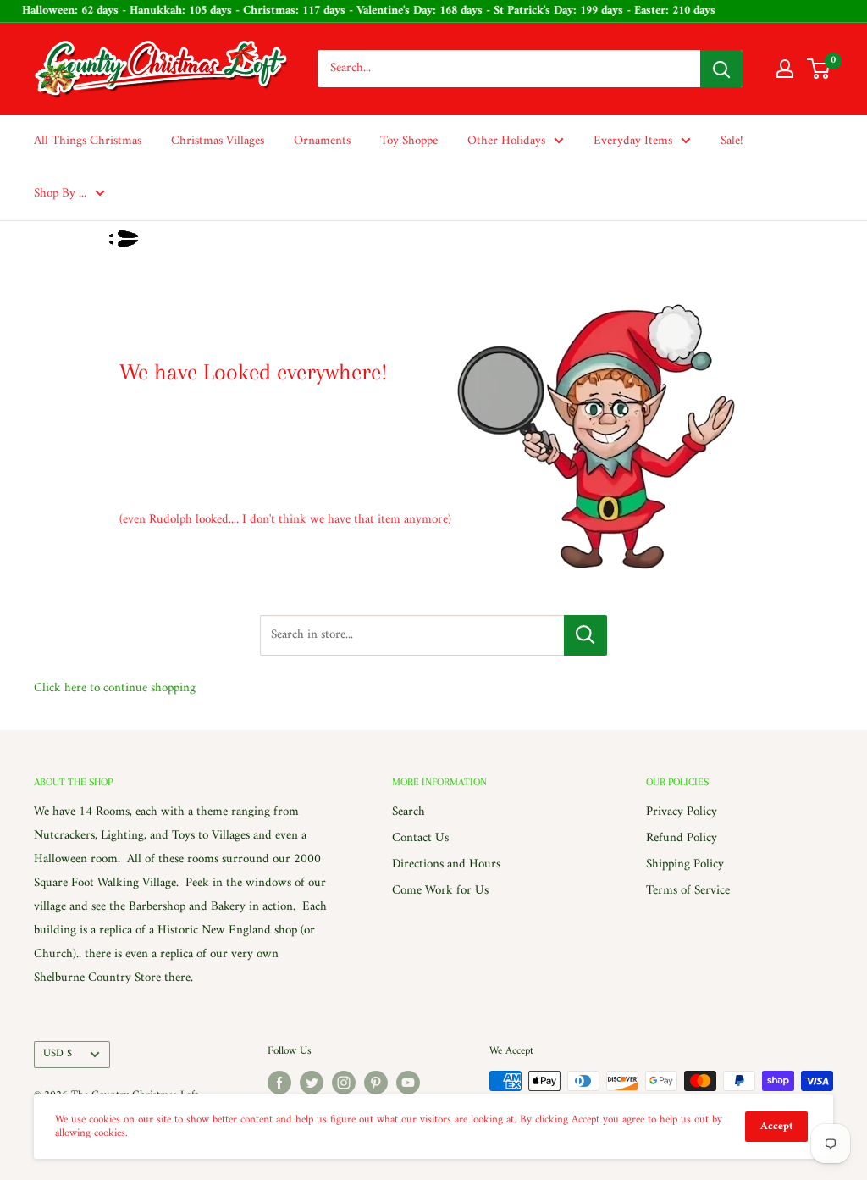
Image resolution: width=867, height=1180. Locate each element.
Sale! (732, 141)
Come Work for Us (440, 890)
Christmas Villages (217, 141)
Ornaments (322, 141)
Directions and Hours (446, 864)
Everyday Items (633, 141)
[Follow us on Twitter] (311, 1082)
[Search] (721, 68)
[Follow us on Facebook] (279, 1082)
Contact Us (420, 838)
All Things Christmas (87, 141)
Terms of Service (688, 890)
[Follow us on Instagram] (344, 1082)
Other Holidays (506, 141)
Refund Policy (681, 838)
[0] (819, 68)
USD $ (57, 1053)
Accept (776, 1126)
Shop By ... (60, 193)
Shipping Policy (685, 864)
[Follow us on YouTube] (408, 1082)
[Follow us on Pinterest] (376, 1082)
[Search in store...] (585, 635)
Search (408, 812)
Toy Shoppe (409, 141)
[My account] (784, 68)
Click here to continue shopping (115, 688)
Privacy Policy (681, 812)
